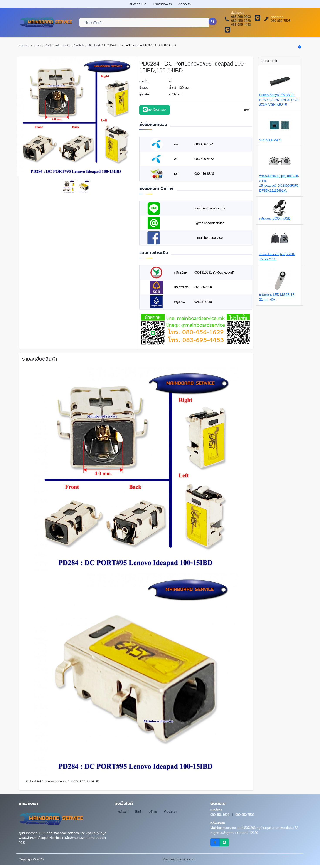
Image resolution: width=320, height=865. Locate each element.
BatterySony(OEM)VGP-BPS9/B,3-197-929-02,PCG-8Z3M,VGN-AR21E (279, 99)
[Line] (224, 842)
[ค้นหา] (213, 21)
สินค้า (37, 45)
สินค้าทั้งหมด (138, 4)
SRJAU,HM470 (270, 140)
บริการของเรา (162, 4)
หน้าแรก (24, 45)
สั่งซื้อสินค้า (157, 110)
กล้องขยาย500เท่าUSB (274, 218)
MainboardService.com (178, 859)
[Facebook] (215, 842)
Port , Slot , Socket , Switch (64, 45)
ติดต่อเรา (184, 4)
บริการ (153, 811)
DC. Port (94, 45)
